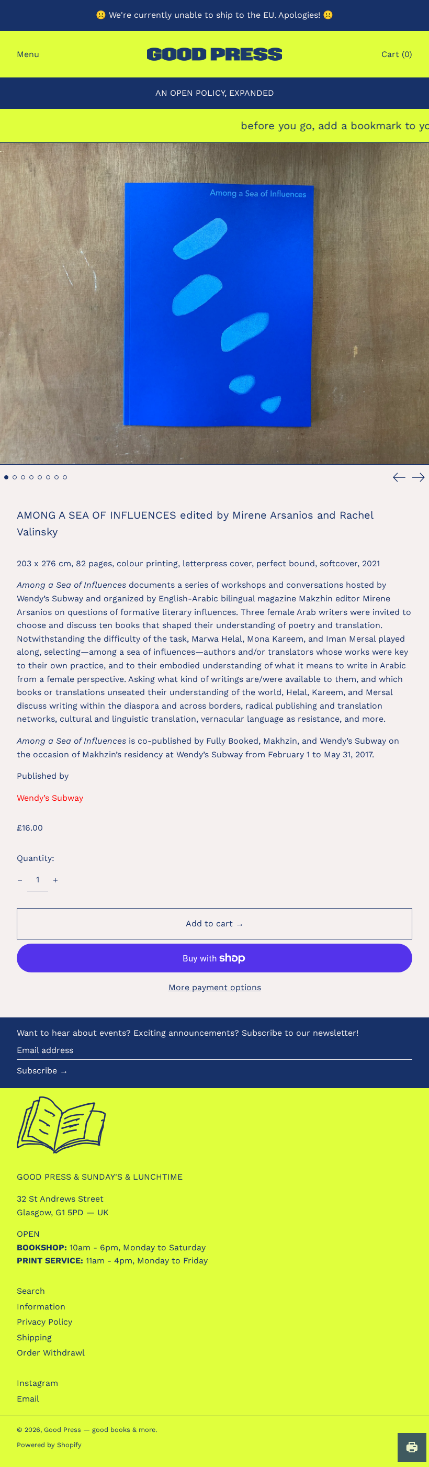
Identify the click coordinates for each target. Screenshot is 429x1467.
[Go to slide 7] (56, 477)
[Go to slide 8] (65, 477)
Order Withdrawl (51, 1353)
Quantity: (35, 858)
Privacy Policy (44, 1322)
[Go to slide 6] (48, 477)
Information (41, 1307)
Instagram (37, 1383)
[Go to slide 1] (6, 477)
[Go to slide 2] (15, 477)
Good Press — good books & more (99, 1430)
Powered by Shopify (49, 1445)
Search (31, 1291)
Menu (28, 54)
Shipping (34, 1337)
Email (28, 1399)
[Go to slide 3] (23, 477)
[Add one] (55, 880)
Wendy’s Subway (50, 798)
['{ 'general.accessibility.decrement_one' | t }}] (20, 880)
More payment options (214, 987)
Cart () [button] (396, 54)
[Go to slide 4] (31, 477)
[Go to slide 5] (40, 477)
